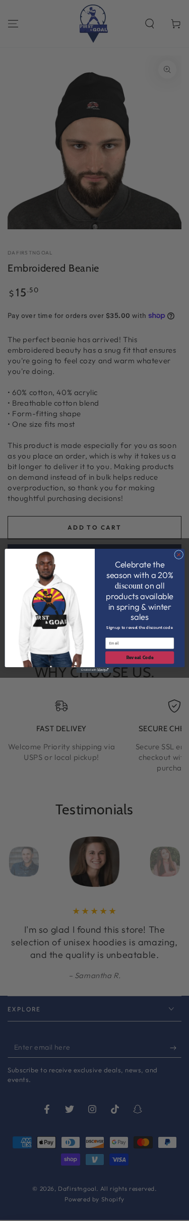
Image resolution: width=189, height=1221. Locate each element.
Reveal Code (139, 657)
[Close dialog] (178, 554)
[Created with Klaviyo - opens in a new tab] (94, 670)
